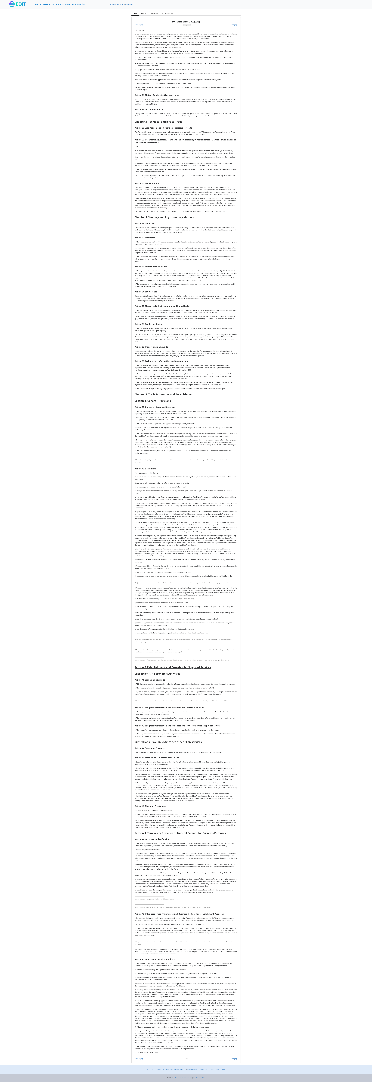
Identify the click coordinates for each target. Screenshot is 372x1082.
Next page (234, 25)
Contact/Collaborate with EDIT (198, 1069)
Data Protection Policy (199, 1078)
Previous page (139, 25)
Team (159, 1069)
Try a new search (115, 4)
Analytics (128, 4)
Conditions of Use (187, 1078)
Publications (167, 1069)
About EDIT (151, 1069)
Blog (212, 1069)
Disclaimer (178, 1078)
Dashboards (220, 1069)
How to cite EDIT (180, 1069)
